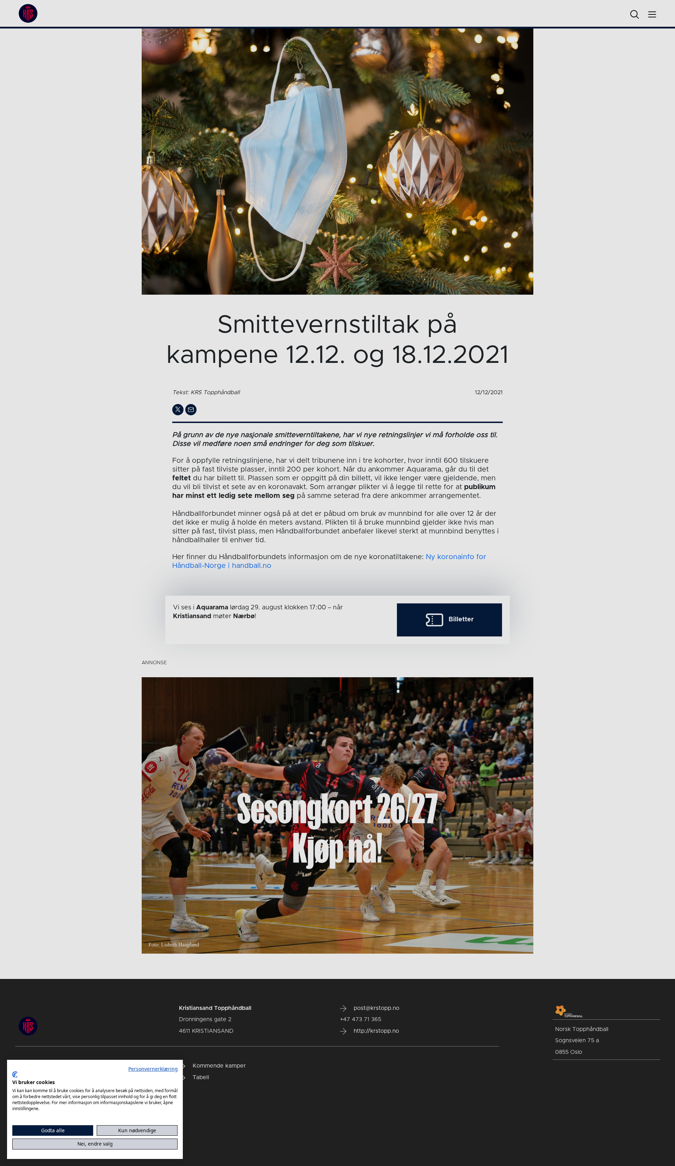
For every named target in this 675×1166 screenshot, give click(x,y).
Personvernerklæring (153, 1068)
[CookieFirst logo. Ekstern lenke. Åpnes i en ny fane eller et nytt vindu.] (15, 1074)
